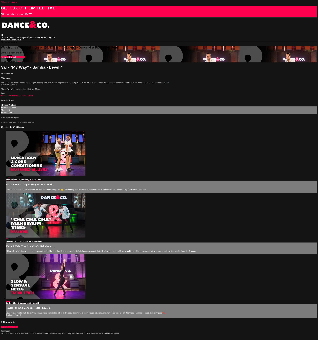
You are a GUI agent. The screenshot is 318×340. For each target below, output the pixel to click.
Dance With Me (50, 333)
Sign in (51, 37)
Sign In (18, 40)
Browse (4, 37)
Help (69, 333)
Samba (30, 95)
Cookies (87, 333)
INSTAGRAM (7, 333)
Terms (74, 333)
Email (13, 105)
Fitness (30, 37)
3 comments (5, 78)
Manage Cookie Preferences (102, 333)
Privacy (80, 333)
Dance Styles (21, 37)
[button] (2, 35)
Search (11, 37)
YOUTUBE (30, 333)
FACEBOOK (18, 333)
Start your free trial (8, 57)
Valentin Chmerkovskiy (10, 95)
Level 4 (23, 95)
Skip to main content (9, 2)
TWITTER (39, 333)
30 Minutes (5, 73)
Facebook (5, 105)
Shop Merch (62, 333)
